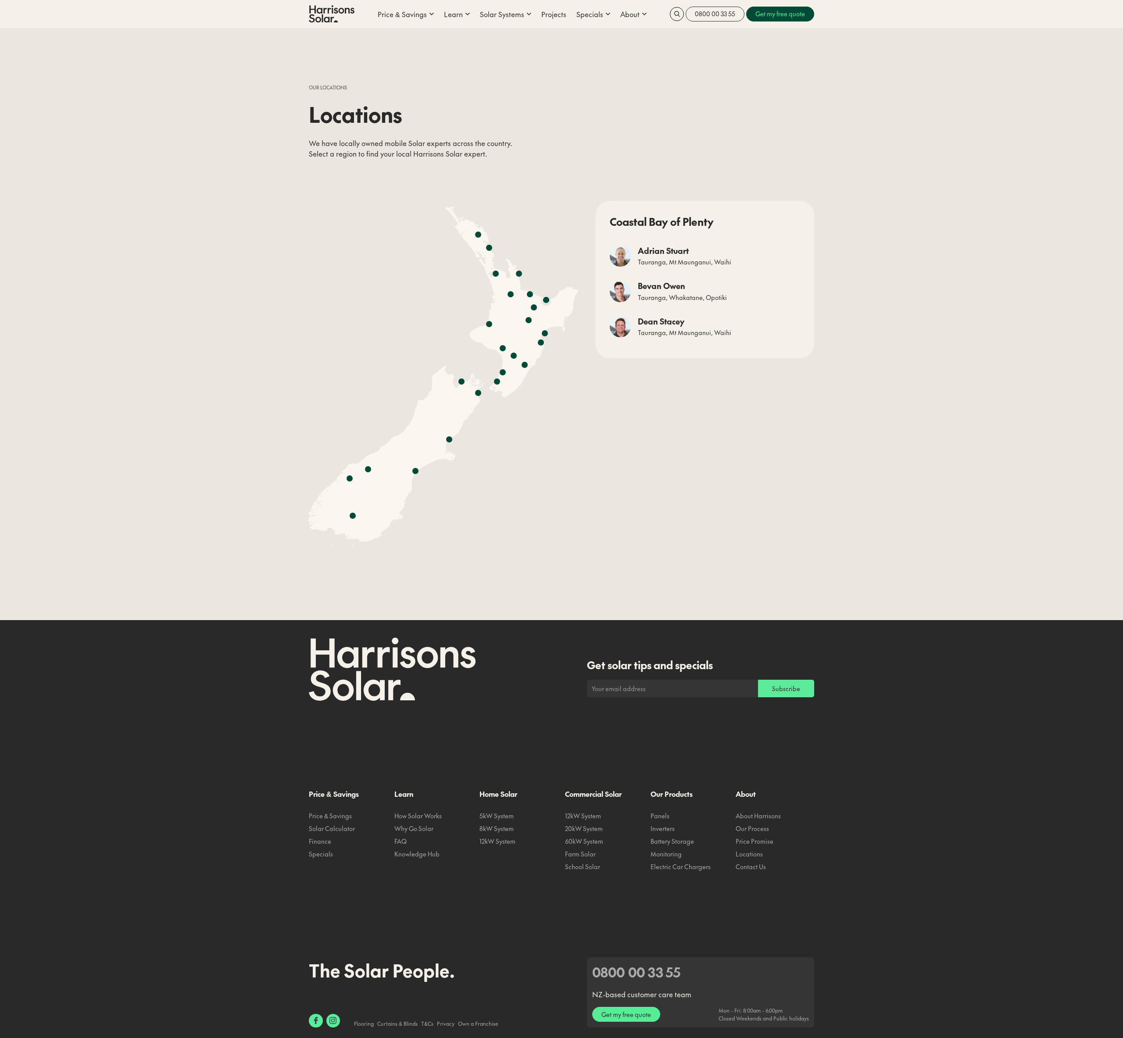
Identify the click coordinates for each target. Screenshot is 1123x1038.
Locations (749, 853)
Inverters (663, 828)
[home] (331, 14)
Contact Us (751, 866)
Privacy (445, 1023)
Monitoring (666, 853)
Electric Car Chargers (681, 866)
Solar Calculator (332, 828)
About (746, 794)
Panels (660, 815)
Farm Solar (580, 853)
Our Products (672, 794)
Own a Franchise (478, 1023)
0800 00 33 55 (715, 13)
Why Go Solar (413, 828)
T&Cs (427, 1023)
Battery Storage (672, 841)
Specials (321, 853)
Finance (320, 841)
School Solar (582, 866)
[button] (405, 14)
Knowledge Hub (417, 853)
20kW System (584, 828)
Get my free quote (626, 1014)
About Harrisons (758, 815)
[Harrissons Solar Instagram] (333, 1021)
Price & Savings (334, 794)
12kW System (497, 841)
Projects (553, 14)
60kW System (584, 841)
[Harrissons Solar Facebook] (316, 1021)
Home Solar (498, 794)
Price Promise (754, 841)
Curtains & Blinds (397, 1023)
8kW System (496, 828)
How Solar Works (418, 815)
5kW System (496, 815)
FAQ (400, 841)
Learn (403, 794)
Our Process (752, 828)
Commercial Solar (593, 794)
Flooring (364, 1023)
